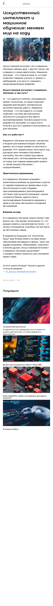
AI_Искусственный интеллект (21, 271)
